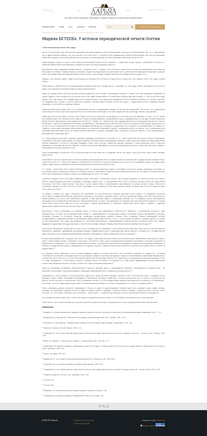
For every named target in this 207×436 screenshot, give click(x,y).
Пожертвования (82, 424)
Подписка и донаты (150, 27)
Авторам (80, 27)
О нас (70, 27)
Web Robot (161, 420)
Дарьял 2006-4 (59, 32)
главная (44, 32)
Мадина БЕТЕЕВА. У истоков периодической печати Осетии (84, 32)
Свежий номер (48, 27)
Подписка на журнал (84, 420)
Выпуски (51, 32)
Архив (61, 27)
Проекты (92, 27)
